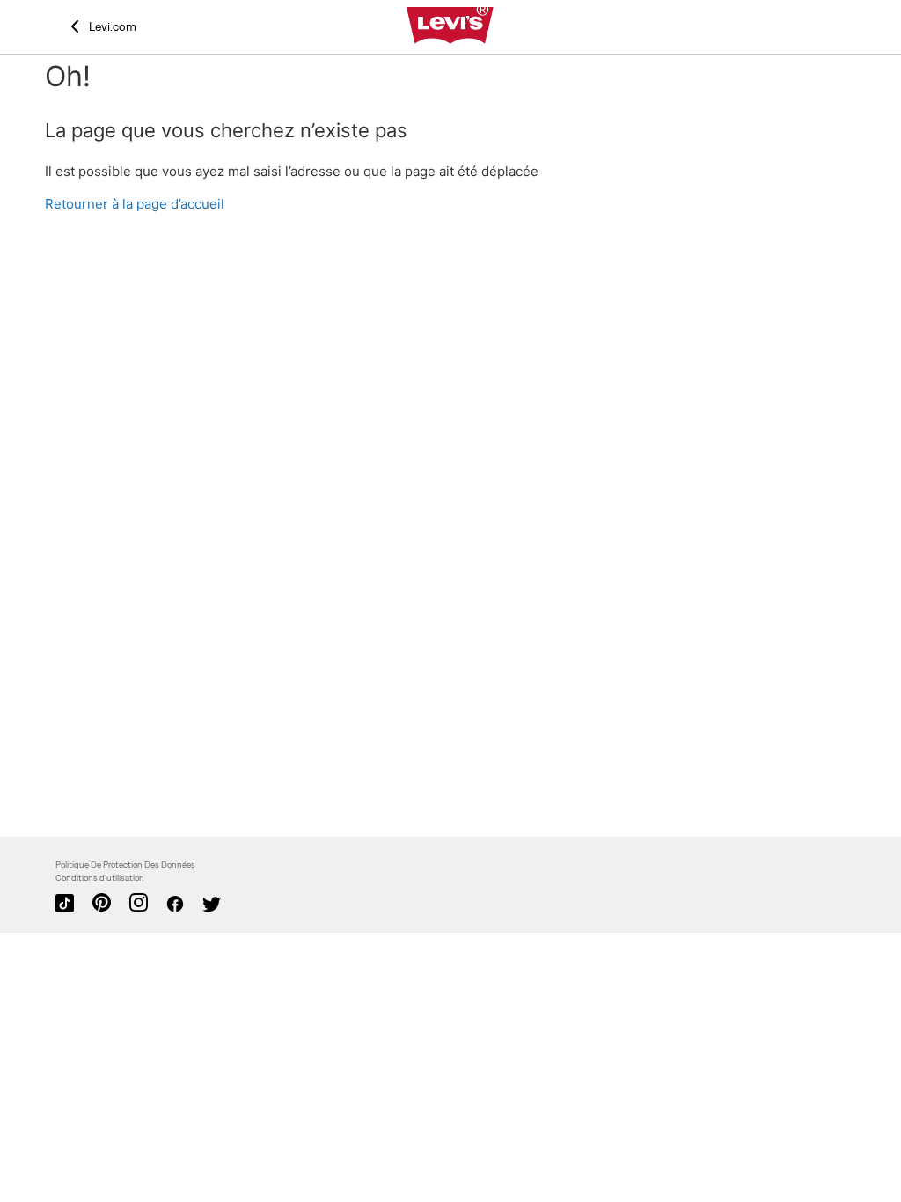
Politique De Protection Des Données (125, 864)
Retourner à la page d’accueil (134, 203)
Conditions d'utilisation (99, 878)
